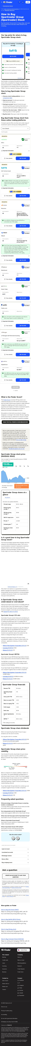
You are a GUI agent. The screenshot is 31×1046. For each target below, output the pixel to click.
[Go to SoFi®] (13, 50)
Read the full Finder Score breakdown (15, 422)
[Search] (19, 2)
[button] (15, 849)
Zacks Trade (4, 289)
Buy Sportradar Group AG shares (21, 486)
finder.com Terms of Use (16, 887)
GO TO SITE (13, 56)
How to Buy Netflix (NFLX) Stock (10, 919)
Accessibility (4, 1014)
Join (28, 2)
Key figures (7, 497)
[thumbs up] (13, 838)
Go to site (23, 158)
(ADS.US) (14, 645)
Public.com (4, 308)
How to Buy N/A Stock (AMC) (10, 909)
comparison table (7, 98)
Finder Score (6, 399)
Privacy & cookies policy (6, 1010)
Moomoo (3, 208)
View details (9, 158)
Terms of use (4, 1006)
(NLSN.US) (7, 650)
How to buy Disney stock (8, 929)
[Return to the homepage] (8, 2)
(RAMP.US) (8, 648)
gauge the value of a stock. (11, 611)
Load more (15, 387)
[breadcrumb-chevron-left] (2, 6)
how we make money (21, 439)
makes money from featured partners (11, 9)
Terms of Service (10, 896)
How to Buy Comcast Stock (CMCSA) (12, 939)
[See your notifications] (23, 2)
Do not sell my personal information (9, 1018)
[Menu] (2, 2)
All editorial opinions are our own (16, 448)
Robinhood (4, 270)
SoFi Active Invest (6, 171)
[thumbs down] (17, 838)
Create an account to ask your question (15, 876)
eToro (2, 142)
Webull (3, 235)
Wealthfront (4, 364)
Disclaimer (20, 78)
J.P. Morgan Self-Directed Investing (10, 335)
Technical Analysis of (12, 586)
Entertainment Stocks (8, 6)
